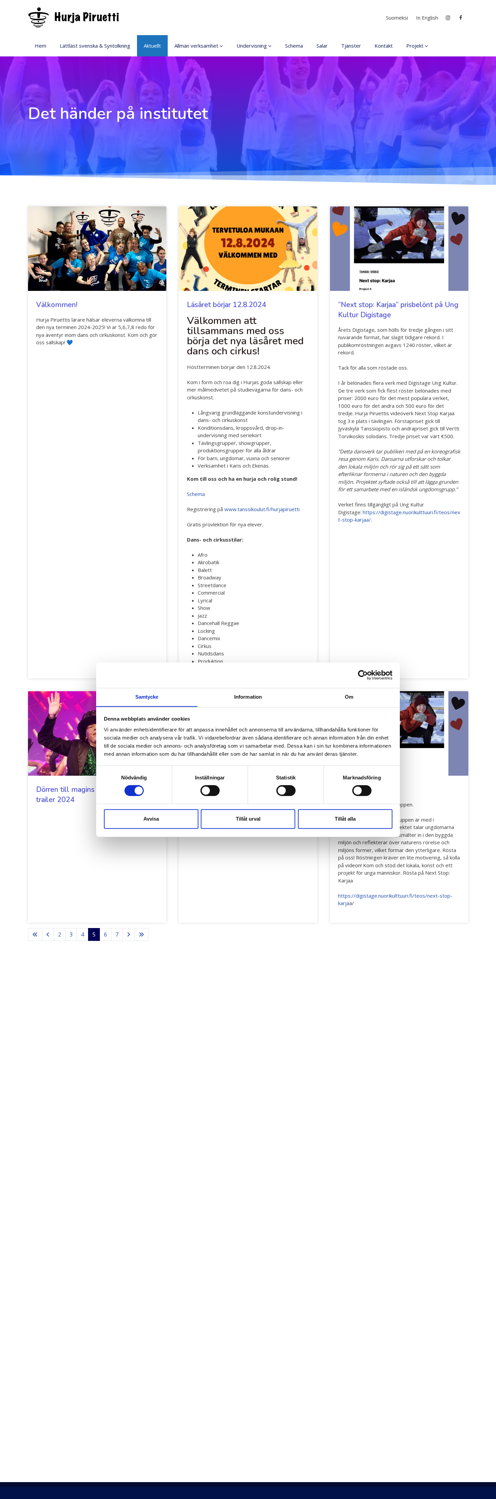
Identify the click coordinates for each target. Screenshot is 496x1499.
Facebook (461, 17)
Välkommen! (56, 304)
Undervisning (252, 45)
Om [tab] (349, 697)
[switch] (210, 790)
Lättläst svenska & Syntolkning (95, 45)
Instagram (448, 17)
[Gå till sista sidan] (141, 934)
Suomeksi (397, 17)
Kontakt (384, 45)
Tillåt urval (248, 819)
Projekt (414, 45)
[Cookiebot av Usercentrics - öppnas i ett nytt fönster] (362, 675)
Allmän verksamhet (196, 45)
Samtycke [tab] (147, 697)
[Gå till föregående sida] (48, 934)
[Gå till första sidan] (35, 934)
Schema (294, 45)
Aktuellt (152, 45)
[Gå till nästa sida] (128, 934)
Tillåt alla (345, 819)
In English (427, 17)
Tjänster (351, 45)
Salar (322, 45)
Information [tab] (248, 697)
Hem (40, 45)
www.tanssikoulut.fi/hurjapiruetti (262, 509)
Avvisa (151, 819)
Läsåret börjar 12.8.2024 (226, 304)
